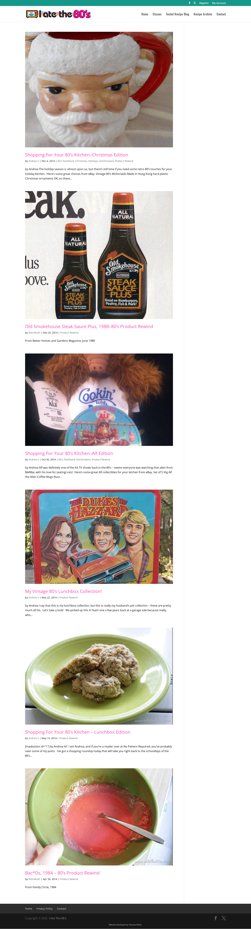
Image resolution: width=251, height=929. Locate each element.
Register (204, 3)
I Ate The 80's (57, 918)
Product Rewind (124, 161)
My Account (219, 3)
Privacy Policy (45, 908)
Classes (157, 14)
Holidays (93, 161)
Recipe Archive (203, 14)
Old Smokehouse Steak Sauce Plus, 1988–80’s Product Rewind (89, 326)
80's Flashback (66, 161)
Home (144, 14)
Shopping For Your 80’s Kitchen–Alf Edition (69, 453)
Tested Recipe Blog (177, 14)
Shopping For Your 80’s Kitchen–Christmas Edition (76, 155)
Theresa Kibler (135, 924)
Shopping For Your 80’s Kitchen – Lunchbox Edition (77, 732)
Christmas (81, 161)
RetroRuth (34, 332)
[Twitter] (194, 4)
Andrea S (34, 161)
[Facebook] (189, 4)
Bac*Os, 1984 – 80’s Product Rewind (62, 873)
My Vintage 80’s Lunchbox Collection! (63, 591)
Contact (221, 14)
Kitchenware (106, 161)
